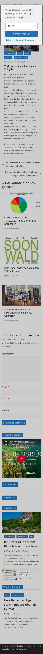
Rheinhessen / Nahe (21, 57)
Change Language (21, 33)
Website (5, 410)
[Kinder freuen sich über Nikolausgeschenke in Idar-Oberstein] (21, 286)
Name (5, 387)
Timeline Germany (23, 646)
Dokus (7, 595)
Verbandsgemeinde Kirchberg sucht (27, 573)
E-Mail (5, 398)
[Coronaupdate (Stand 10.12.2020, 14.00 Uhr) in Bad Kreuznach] (21, 194)
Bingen (20, 53)
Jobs (31, 536)
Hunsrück (8, 57)
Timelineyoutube (17, 595)
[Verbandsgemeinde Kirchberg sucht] (9, 575)
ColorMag (9, 649)
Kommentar (8, 353)
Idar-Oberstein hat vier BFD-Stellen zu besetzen (20, 544)
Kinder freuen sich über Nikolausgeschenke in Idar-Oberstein (19, 312)
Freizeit (27, 53)
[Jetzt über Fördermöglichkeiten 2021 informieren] (21, 239)
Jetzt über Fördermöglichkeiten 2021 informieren (21, 269)
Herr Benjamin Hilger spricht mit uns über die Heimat (20, 604)
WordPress (21, 649)
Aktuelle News (10, 53)
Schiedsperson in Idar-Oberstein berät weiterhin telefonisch (22, 164)
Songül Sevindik (24, 62)
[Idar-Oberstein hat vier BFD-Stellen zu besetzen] (21, 522)
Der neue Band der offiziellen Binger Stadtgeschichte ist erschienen (21, 174)
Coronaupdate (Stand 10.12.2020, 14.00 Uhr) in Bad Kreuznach (20, 220)
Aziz (20, 614)
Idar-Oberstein (22, 536)
